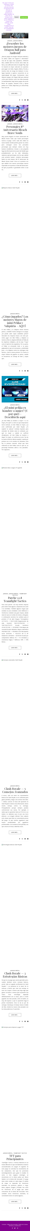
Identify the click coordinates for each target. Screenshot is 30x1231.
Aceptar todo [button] (24, 17)
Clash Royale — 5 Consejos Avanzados (15, 790)
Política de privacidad (12, 1224)
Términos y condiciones (15, 1225)
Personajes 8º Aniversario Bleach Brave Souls (15, 130)
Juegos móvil (18, 40)
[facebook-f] (12, 1228)
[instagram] (17, 1228)
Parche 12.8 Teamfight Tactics (15, 599)
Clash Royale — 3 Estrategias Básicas (15, 974)
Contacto (4, 1224)
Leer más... (15, 93)
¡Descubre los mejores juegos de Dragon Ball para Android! (15, 48)
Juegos (9, 40)
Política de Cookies (23, 1224)
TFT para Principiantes (15, 1157)
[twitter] (15, 1228)
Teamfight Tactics (20, 1153)
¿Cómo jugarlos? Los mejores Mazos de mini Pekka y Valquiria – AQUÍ (15, 321)
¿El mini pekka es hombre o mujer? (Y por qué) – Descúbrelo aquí (15, 412)
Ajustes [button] (16, 17)
